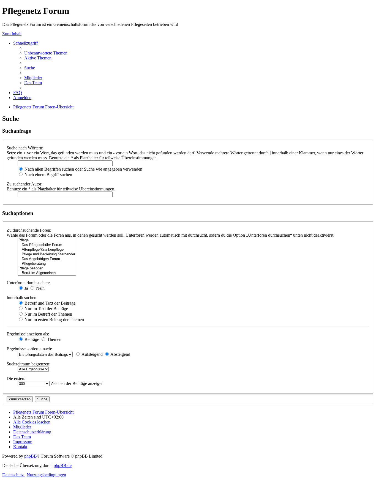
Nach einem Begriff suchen (47, 174)
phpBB (30, 456)
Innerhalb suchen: (22, 297)
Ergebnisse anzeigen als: (28, 334)
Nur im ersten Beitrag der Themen (53, 319)
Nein (40, 288)
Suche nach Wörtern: (25, 148)
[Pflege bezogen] (47, 268)
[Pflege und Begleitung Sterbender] (47, 254)
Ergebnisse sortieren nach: (29, 348)
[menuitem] (45, 53)
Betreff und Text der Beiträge (49, 303)
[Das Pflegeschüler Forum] (47, 245)
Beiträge (31, 339)
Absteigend (120, 354)
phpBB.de (63, 465)
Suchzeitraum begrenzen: (28, 364)
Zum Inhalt (11, 33)
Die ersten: (16, 378)
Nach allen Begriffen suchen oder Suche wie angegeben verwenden (82, 169)
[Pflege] (47, 240)
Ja (25, 288)
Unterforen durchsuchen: (28, 282)
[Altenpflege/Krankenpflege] (47, 249)
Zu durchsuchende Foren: (29, 230)
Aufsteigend (92, 354)
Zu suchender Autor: (24, 184)
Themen (53, 339)
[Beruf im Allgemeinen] (47, 273)
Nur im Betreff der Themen (47, 314)
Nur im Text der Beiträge (45, 308)
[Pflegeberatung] (47, 263)
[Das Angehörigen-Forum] (47, 259)
